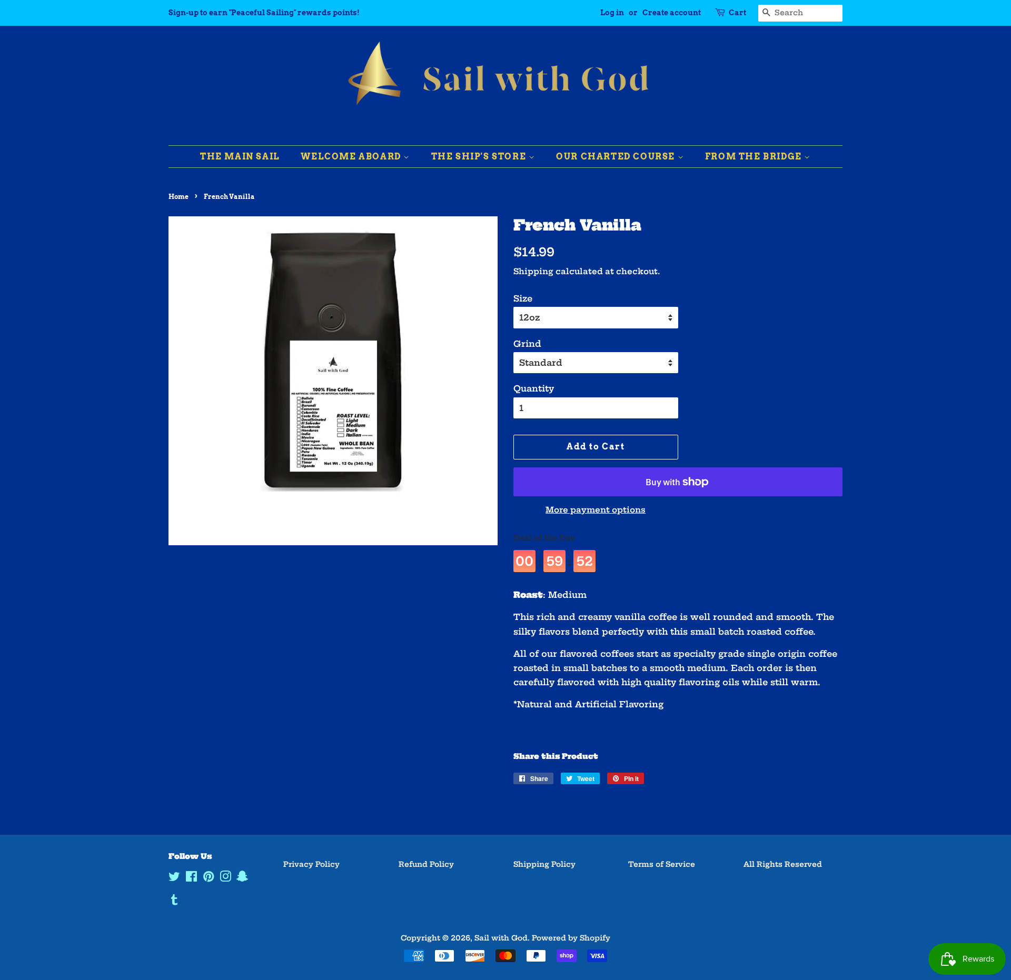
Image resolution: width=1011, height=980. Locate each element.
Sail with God (501, 938)
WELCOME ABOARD (352, 157)
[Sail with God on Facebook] (191, 878)
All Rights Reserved (783, 864)
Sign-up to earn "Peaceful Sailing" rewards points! (264, 12)
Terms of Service (661, 864)
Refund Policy (426, 864)
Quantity (533, 388)
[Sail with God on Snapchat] (242, 878)
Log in (612, 12)
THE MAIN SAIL (240, 157)
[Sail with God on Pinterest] (208, 878)
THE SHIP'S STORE (480, 157)
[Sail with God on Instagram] (225, 878)
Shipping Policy (544, 864)
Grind (527, 343)
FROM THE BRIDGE (755, 157)
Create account (671, 12)
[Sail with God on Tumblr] (174, 901)
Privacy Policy (311, 864)
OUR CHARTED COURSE (616, 157)
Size (522, 298)
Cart (737, 12)
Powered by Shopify (571, 938)
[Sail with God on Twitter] (174, 878)
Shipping (533, 271)
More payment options (596, 510)
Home (178, 197)
